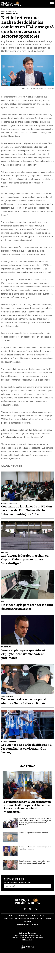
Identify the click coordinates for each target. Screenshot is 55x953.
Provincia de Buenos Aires (25, 918)
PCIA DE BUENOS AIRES (42, 88)
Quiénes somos (23, 924)
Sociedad (27, 921)
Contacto (34, 924)
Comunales (8, 918)
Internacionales (44, 918)
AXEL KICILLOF (30, 88)
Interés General (31, 915)
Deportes (43, 915)
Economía (20, 915)
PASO (52, 88)
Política (11, 915)
